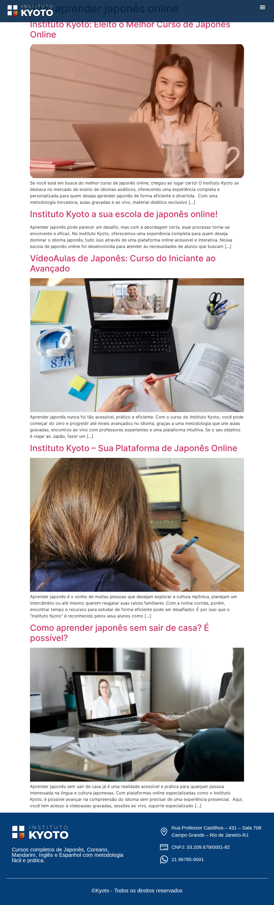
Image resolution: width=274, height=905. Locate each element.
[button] (262, 7)
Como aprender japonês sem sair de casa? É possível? (119, 633)
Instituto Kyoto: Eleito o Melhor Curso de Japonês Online (130, 29)
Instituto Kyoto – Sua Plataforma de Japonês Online (133, 448)
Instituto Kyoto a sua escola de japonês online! (124, 214)
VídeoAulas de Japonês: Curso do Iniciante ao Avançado (123, 263)
